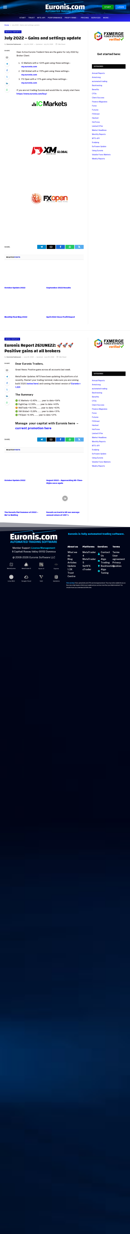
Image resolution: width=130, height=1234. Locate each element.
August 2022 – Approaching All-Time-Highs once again (64, 482)
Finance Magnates (99, 102)
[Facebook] (7, 70)
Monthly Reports (12, 32)
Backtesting (97, 85)
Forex (94, 106)
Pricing (85, 18)
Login (121, 7)
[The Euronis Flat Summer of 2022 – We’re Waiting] (23, 498)
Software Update (99, 146)
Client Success (98, 98)
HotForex (96, 122)
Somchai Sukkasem (14, 44)
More (106, 18)
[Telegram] (7, 63)
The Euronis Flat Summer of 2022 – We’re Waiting (21, 514)
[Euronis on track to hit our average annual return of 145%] (65, 498)
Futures (95, 110)
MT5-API (41, 18)
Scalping (95, 142)
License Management (43, 548)
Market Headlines (99, 130)
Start (107, 7)
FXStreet (96, 114)
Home (6, 25)
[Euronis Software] (65, 7)
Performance (55, 18)
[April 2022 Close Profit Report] (65, 303)
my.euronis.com (29, 66)
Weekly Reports (98, 159)
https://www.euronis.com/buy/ (32, 93)
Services (96, 18)
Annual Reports (98, 73)
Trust (31, 18)
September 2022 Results (58, 287)
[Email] (7, 57)
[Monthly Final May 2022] (23, 303)
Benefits (95, 89)
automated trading (99, 81)
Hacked (95, 118)
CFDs (94, 94)
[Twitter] (7, 76)
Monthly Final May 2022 (15, 317)
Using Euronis (97, 151)
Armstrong (96, 77)
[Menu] (5, 7)
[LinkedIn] (7, 83)
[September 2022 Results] (65, 273)
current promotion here (33, 428)
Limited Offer (97, 126)
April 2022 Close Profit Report (60, 317)
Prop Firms (70, 18)
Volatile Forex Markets (101, 155)
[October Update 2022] (23, 273)
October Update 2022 (14, 287)
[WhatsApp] (7, 89)
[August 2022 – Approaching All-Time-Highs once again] (65, 466)
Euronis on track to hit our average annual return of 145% (62, 514)
